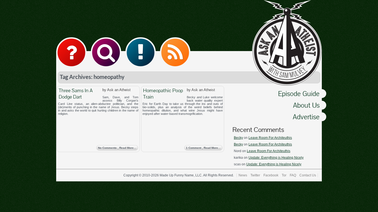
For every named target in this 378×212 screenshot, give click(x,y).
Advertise (306, 116)
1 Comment (203, 147)
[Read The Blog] (140, 52)
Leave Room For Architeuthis (270, 138)
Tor (284, 175)
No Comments (117, 147)
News (243, 175)
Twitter (255, 175)
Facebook (270, 175)
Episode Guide (299, 93)
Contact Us (307, 175)
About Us (306, 105)
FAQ (293, 175)
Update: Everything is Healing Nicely (276, 158)
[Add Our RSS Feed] (175, 52)
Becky (238, 138)
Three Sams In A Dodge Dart (76, 93)
